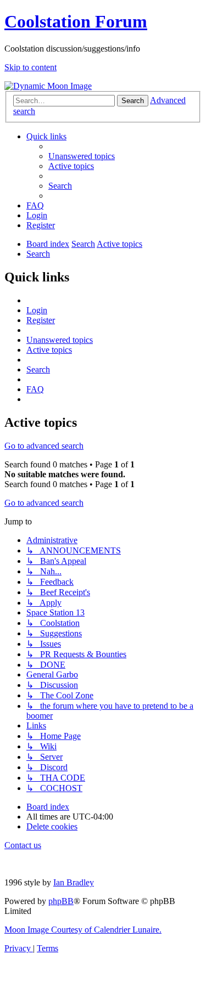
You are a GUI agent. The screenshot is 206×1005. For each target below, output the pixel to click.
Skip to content (30, 67)
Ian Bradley (73, 882)
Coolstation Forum (75, 21)
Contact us (22, 845)
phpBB (61, 901)
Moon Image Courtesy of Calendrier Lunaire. (83, 929)
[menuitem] (81, 156)
